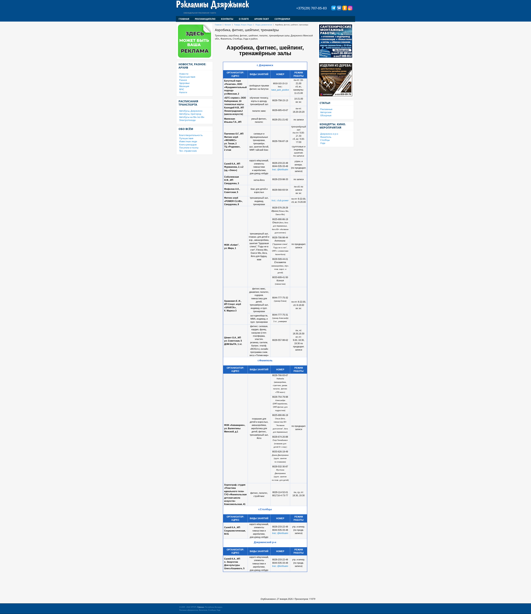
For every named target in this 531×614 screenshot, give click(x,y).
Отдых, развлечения (263, 24)
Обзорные (325, 115)
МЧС (181, 89)
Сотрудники (282, 18)
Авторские (325, 112)
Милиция (184, 86)
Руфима (200, 607)
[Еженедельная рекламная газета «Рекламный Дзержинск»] (212, 5)
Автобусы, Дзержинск (190, 110)
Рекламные (326, 109)
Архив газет (261, 18)
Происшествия (187, 76)
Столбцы (325, 140)
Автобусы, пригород (190, 113)
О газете (244, 18)
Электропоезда (187, 120)
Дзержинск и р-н (329, 133)
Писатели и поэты (188, 147)
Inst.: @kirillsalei (280, 169)
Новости (183, 73)
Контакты (227, 18)
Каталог (228, 24)
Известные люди (188, 141)
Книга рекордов (187, 144)
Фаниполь (325, 137)
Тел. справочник (188, 150)
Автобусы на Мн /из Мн (191, 117)
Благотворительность (191, 135)
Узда (322, 143)
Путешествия (186, 138)
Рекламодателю (205, 18)
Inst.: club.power (280, 200)
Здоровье (184, 83)
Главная (184, 18)
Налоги (183, 92)
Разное (183, 80)
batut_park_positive (280, 90)
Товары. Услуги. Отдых (243, 24)
